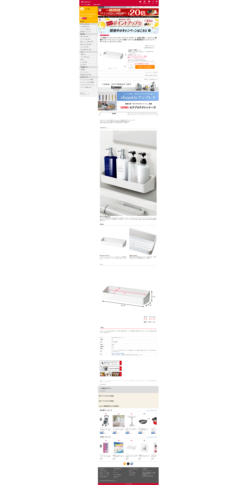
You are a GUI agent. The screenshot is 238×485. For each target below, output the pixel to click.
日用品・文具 (107, 7)
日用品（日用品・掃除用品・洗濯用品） (119, 7)
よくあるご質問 (83, 62)
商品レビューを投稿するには (151, 79)
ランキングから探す (84, 46)
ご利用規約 (82, 69)
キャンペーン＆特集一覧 (85, 29)
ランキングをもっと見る (151, 410)
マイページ (115, 472)
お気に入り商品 (103, 470)
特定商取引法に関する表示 (85, 74)
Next (156, 419)
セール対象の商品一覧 (85, 26)
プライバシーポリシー (85, 72)
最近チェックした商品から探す (86, 41)
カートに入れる (145, 67)
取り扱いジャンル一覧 (104, 474)
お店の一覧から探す (84, 36)
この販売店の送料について (149, 47)
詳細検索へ (82, 21)
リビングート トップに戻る (151, 72)
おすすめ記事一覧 (117, 468)
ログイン (84, 93)
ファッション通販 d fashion (86, 87)
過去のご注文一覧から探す (85, 44)
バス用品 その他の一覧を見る (150, 75)
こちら (114, 480)
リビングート (102, 390)
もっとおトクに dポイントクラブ (87, 84)
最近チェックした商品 (104, 472)
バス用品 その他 (136, 7)
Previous (101, 419)
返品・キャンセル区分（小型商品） (118, 353)
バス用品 (130, 7)
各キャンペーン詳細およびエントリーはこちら (137, 57)
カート (114, 470)
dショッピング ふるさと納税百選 (87, 82)
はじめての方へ (83, 64)
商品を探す (102, 468)
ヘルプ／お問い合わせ (85, 56)
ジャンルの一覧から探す (85, 39)
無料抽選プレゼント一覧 (85, 31)
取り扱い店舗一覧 (103, 476)
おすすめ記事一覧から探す (85, 49)
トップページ (101, 7)
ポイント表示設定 (117, 474)
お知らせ (82, 59)
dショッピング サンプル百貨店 (86, 79)
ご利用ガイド (83, 54)
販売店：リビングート (150, 45)
